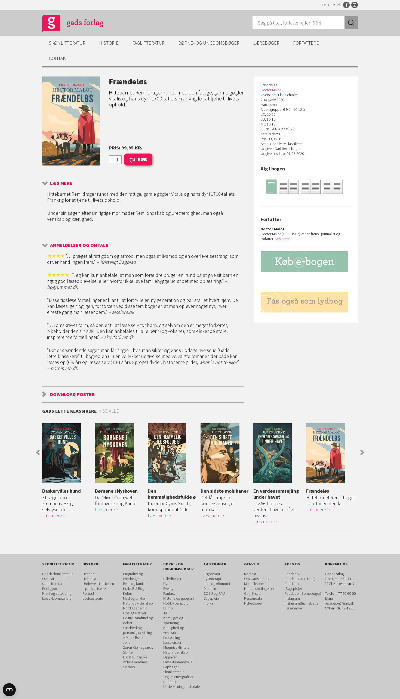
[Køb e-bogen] (306, 261)
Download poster (72, 394)
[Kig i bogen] (306, 186)
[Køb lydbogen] (306, 302)
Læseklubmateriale (56, 598)
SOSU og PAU (214, 593)
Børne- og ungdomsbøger (208, 43)
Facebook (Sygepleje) (293, 586)
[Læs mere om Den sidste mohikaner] (226, 453)
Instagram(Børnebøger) (303, 603)
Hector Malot (271, 89)
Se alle (111, 411)
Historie (109, 43)
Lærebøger (266, 43)
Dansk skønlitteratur (57, 573)
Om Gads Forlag (256, 578)
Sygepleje (211, 598)
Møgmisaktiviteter (176, 647)
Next (362, 452)
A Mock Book (133, 637)
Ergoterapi (212, 573)
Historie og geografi (178, 598)
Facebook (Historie (299, 578)
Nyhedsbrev (253, 603)
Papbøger (171, 666)
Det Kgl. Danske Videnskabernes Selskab (135, 662)
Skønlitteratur (67, 43)
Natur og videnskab (138, 603)
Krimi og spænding (56, 593)
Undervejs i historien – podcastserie (98, 586)
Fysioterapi (212, 578)
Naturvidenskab (175, 652)
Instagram (354, 5)
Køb (142, 159)
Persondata (253, 598)
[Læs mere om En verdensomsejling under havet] (278, 453)
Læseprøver (294, 608)
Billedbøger (172, 578)
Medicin (210, 588)
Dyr (165, 583)
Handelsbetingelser (259, 588)
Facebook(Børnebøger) (303, 593)
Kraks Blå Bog (133, 588)
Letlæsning (171, 637)
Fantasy (169, 593)
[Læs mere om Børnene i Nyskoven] (120, 453)
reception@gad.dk (339, 603)
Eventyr (168, 588)
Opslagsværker (134, 613)
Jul (165, 613)
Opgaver (170, 657)
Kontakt (58, 58)
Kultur (127, 593)
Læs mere (61, 183)
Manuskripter (254, 583)
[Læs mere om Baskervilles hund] (67, 453)
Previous (38, 452)
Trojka (208, 603)
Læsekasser (172, 642)
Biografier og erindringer (133, 576)
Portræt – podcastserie (92, 596)
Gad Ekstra (252, 593)
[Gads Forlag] (67, 24)
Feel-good (50, 588)
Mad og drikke (134, 598)
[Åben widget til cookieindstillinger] (9, 689)
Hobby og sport (175, 603)
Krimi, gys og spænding (173, 620)
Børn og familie (134, 583)
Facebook (346, 5)
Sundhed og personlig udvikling (137, 630)
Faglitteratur (148, 43)
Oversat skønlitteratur (52, 581)
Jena (126, 642)
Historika (89, 578)
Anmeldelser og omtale (79, 245)
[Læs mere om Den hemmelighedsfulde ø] (173, 453)
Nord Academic (135, 608)
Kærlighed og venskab (173, 630)
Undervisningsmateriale (181, 686)
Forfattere (306, 43)
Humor (168, 608)
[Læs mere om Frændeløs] (331, 453)
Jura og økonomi (217, 583)
